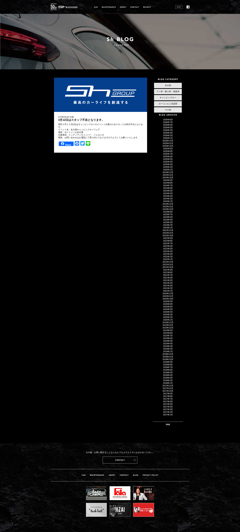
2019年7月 (168, 335)
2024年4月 (168, 193)
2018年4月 (168, 375)
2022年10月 (167, 235)
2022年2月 (168, 256)
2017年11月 (168, 388)
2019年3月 (168, 346)
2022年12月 (167, 230)
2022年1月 (168, 259)
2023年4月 (168, 220)
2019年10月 (167, 328)
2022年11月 (168, 233)
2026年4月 (168, 130)
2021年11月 (168, 264)
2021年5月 (168, 280)
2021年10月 (167, 267)
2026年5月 (168, 127)
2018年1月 (168, 383)
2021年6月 (168, 277)
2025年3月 (168, 164)
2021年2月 (168, 288)
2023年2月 (168, 225)
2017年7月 (168, 399)
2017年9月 (168, 393)
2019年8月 (168, 333)
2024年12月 (167, 172)
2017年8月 (168, 396)
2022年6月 (168, 246)
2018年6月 (168, 370)
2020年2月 (168, 317)
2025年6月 (168, 156)
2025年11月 (168, 143)
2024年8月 (168, 183)
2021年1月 (168, 291)
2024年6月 (168, 188)
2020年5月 (168, 309)
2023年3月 (168, 222)
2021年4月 (168, 283)
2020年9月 (168, 301)
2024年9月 (168, 180)
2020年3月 (168, 314)
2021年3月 (168, 285)
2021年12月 (167, 262)
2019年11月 (168, 325)
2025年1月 (168, 169)
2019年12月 (167, 322)
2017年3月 (168, 409)
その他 (71, 117)
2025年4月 (168, 162)
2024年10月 (167, 177)
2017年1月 (168, 414)
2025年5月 (168, 159)
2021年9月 (168, 270)
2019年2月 (168, 349)
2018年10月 (167, 359)
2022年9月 (168, 238)
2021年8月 (168, 272)
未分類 (168, 85)
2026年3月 (168, 133)
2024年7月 (168, 185)
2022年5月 (168, 248)
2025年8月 (168, 151)
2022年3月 (168, 254)
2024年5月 (168, 191)
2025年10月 (167, 146)
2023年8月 (168, 212)
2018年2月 (168, 380)
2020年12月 (167, 293)
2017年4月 (168, 407)
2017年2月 (168, 412)
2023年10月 (167, 209)
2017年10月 (167, 391)
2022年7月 (168, 243)
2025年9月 (168, 148)
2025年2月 (168, 167)
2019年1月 (168, 351)
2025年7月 (168, 154)
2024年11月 (168, 175)
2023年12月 (167, 204)
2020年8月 (168, 304)
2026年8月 (168, 119)
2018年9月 (168, 362)
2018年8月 (168, 364)
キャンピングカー (168, 97)
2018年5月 (168, 372)
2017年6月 (168, 401)
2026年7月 (168, 122)
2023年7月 (168, 214)
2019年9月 (168, 330)
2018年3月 (168, 378)
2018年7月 (168, 367)
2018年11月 (168, 356)
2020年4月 (168, 312)
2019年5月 (168, 341)
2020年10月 (167, 299)
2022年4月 (168, 251)
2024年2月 (168, 198)
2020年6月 (168, 306)
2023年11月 (168, 206)
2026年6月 (168, 125)
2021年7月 (168, 275)
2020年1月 (168, 320)
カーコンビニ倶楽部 (168, 103)
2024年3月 (168, 196)
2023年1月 (168, 227)
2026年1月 (168, 138)
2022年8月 (168, 241)
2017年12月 (167, 385)
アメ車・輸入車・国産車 (168, 91)
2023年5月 (168, 217)
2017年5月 (168, 404)
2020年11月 (168, 296)
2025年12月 (167, 140)
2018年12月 (167, 354)
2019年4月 (168, 343)
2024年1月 (168, 201)
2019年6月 (168, 338)
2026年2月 (168, 135)
